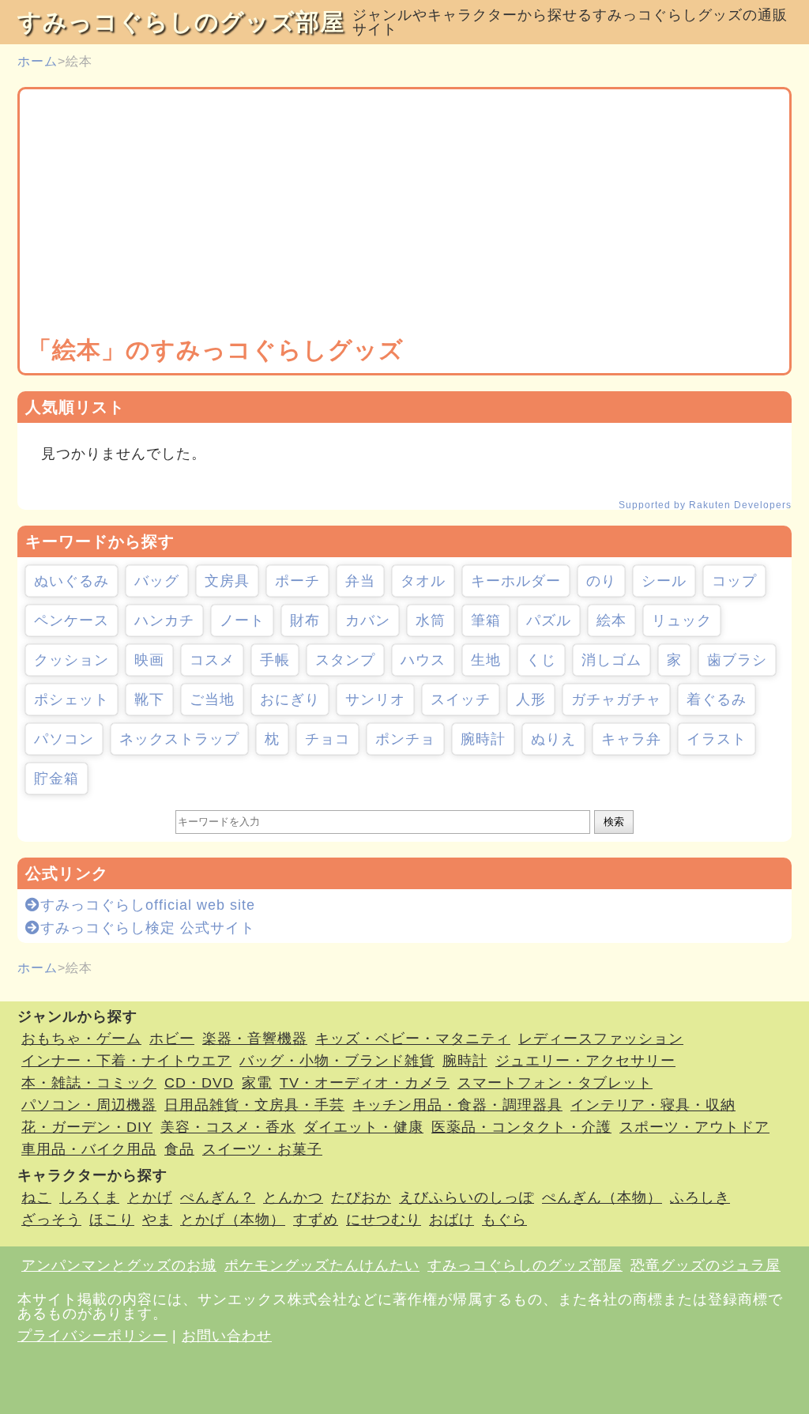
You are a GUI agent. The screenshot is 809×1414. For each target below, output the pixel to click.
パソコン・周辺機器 (88, 1105)
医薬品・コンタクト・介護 (521, 1127)
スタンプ (345, 660)
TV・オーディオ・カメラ (365, 1083)
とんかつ (293, 1197)
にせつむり (383, 1219)
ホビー (171, 1038)
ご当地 (212, 699)
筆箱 (486, 620)
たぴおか (361, 1197)
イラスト (717, 739)
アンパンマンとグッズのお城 (118, 1265)
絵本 (611, 620)
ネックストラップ (179, 739)
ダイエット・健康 (363, 1127)
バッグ (156, 581)
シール (664, 581)
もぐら (504, 1219)
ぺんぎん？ (217, 1197)
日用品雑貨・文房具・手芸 (254, 1105)
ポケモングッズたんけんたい (322, 1265)
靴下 (149, 699)
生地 (486, 660)
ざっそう (51, 1219)
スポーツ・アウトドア (694, 1127)
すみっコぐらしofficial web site (147, 905)
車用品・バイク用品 (88, 1149)
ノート (242, 620)
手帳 (275, 660)
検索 (614, 822)
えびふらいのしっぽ (466, 1197)
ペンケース (71, 620)
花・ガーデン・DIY (86, 1127)
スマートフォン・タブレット (555, 1083)
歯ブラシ (737, 660)
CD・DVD (199, 1083)
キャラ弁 (631, 739)
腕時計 (483, 739)
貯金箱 (56, 778)
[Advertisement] (404, 215)
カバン (367, 620)
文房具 (227, 581)
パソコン (64, 739)
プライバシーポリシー (92, 1336)
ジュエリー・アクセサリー (585, 1061)
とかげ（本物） (232, 1219)
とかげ (149, 1197)
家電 (257, 1083)
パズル (548, 620)
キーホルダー (516, 581)
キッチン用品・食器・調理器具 (457, 1105)
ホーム (37, 61)
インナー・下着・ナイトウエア (126, 1061)
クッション (71, 660)
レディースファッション (600, 1038)
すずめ (315, 1219)
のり (601, 581)
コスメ (212, 660)
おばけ (451, 1219)
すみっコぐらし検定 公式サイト (147, 928)
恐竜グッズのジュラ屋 (705, 1265)
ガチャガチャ (616, 699)
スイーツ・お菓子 (262, 1149)
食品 (179, 1149)
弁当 (360, 581)
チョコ (327, 739)
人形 (531, 699)
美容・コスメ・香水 (227, 1127)
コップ (734, 581)
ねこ (36, 1197)
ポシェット (71, 699)
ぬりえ (553, 739)
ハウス (423, 660)
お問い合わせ (227, 1336)
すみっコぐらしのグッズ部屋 (180, 22)
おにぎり (290, 699)
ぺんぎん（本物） (602, 1197)
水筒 (431, 620)
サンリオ (375, 699)
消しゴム (611, 660)
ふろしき (700, 1197)
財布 (305, 620)
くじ (541, 660)
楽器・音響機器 (254, 1038)
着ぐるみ (717, 699)
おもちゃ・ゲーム (81, 1038)
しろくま (89, 1197)
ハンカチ (164, 620)
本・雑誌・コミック (88, 1083)
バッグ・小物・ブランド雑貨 (337, 1061)
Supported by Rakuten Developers (705, 505)
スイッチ (461, 699)
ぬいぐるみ (71, 581)
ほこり (111, 1219)
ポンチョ (405, 739)
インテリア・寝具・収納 (653, 1105)
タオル (423, 581)
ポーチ (297, 581)
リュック (682, 620)
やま (157, 1219)
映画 (149, 660)
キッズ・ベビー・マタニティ (412, 1038)
